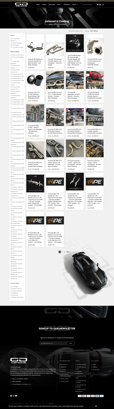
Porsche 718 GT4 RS (18, 55)
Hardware (15, 293)
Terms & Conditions (63, 370)
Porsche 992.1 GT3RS (18, 100)
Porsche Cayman (17, 206)
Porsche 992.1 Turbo (18, 102)
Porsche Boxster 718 (18, 115)
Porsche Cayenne (17, 187)
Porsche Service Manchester (80, 390)
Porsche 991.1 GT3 (17, 74)
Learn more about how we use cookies (70, 406)
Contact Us (64, 364)
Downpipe (15, 286)
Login (94, 364)
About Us (63, 367)
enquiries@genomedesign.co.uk (21, 384)
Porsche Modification (79, 372)
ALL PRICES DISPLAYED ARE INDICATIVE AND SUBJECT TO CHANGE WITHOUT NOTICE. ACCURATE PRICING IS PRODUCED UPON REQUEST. (57, 1)
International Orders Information (65, 375)
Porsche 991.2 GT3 (17, 78)
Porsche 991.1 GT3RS (18, 76)
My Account (96, 370)
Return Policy (64, 378)
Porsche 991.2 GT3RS (18, 80)
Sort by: (87, 31)
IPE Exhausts (15, 45)
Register (94, 367)
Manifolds (15, 295)
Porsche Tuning (81, 364)
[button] (103, 4)
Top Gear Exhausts (17, 47)
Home (51, 24)
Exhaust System (17, 289)
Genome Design (17, 43)
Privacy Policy (65, 381)
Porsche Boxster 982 (18, 168)
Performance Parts (17, 297)
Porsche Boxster (17, 112)
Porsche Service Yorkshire (80, 381)
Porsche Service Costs (80, 368)
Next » (68, 252)
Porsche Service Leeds (80, 377)
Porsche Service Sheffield (80, 386)
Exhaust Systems (17, 291)
